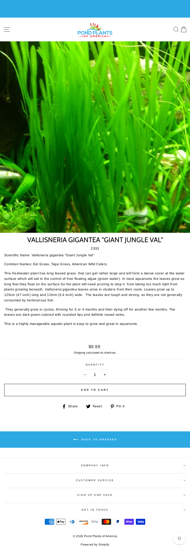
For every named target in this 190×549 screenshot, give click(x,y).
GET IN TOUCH (95, 509)
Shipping (79, 352)
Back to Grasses (98, 439)
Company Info (95, 465)
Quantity (95, 364)
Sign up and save (95, 495)
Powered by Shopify (95, 544)
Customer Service (95, 480)
